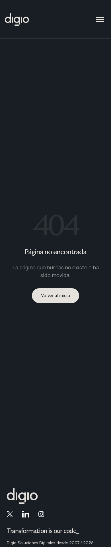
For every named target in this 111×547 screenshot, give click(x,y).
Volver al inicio (55, 295)
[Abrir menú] (99, 19)
